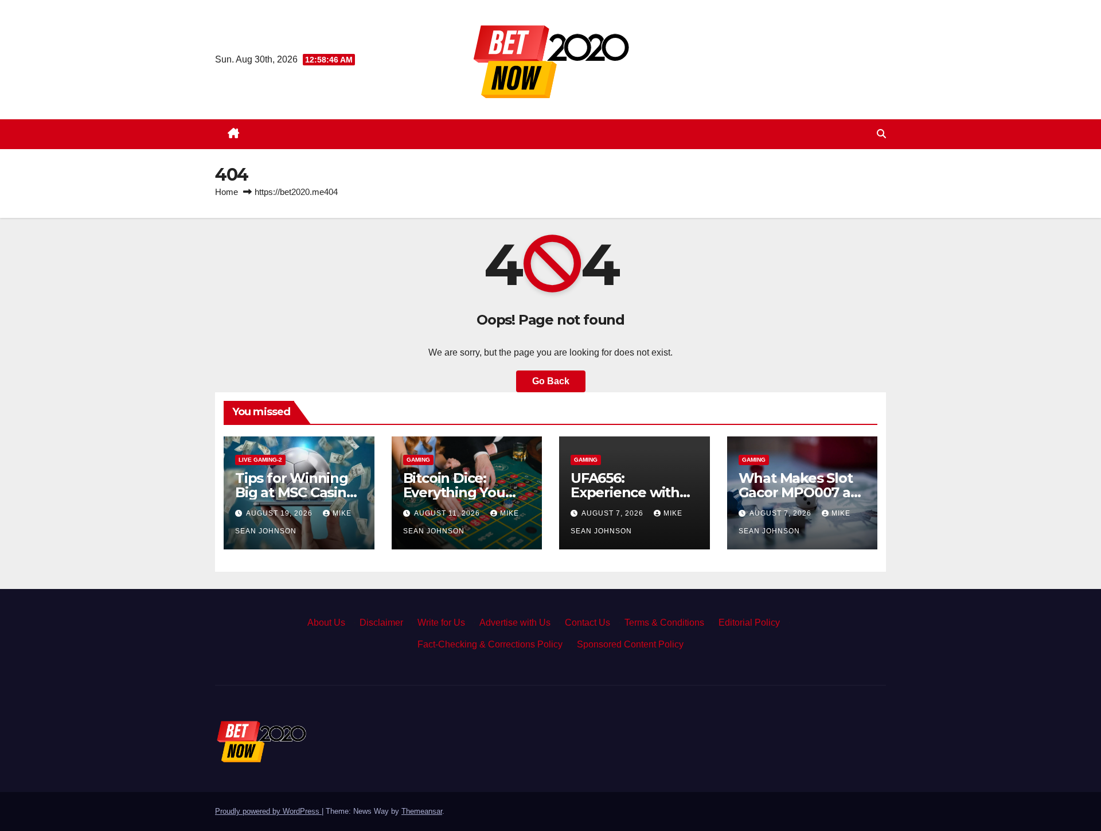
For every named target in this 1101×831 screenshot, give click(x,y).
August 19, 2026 (280, 513)
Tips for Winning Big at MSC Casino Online (295, 492)
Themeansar (421, 811)
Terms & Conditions (664, 622)
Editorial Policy (749, 622)
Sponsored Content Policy (630, 644)
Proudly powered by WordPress (268, 811)
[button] (881, 134)
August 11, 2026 (448, 513)
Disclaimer (381, 622)
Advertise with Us (514, 622)
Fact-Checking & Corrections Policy (490, 644)
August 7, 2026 (613, 513)
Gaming (418, 460)
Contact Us (587, 622)
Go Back (550, 381)
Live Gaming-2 (260, 460)
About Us (326, 622)
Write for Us (441, 622)
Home (226, 192)
